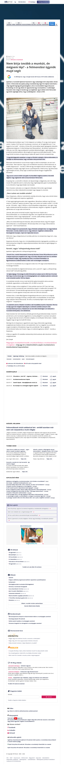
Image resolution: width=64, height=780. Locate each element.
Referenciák (24, 758)
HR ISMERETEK (19, 23)
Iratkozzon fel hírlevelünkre (14, 761)
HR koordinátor (16, 557)
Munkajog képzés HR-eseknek (17, 619)
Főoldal (9, 356)
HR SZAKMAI (9, 23)
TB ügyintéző (15, 552)
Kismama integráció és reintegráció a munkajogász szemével (25, 623)
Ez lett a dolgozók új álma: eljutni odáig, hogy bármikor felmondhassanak (28, 489)
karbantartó (12, 582)
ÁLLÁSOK (38, 24)
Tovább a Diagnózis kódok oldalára (17, 700)
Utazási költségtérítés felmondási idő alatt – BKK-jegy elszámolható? (27, 491)
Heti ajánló (14, 505)
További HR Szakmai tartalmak (16, 683)
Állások (13, 575)
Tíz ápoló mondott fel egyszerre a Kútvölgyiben (21, 486)
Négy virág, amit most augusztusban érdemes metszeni (23, 640)
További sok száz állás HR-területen (32, 567)
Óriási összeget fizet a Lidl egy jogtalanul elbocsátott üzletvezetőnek (27, 494)
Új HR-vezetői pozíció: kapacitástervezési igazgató (22, 488)
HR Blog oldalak (15, 663)
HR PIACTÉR (33, 23)
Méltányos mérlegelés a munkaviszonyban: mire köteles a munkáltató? (27, 481)
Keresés (10, 694)
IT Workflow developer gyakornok (21, 598)
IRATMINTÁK (45, 24)
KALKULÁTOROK (26, 24)
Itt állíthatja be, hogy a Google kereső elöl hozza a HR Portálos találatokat (34, 76)
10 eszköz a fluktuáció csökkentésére (18, 493)
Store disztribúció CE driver (19, 589)
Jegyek (54, 376)
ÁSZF (11, 758)
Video (11, 708)
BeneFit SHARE (52, 23)
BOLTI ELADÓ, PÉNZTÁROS (18, 591)
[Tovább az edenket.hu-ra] (32, 634)
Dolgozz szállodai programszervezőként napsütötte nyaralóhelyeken (27, 580)
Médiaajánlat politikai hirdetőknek (46, 759)
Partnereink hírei (17, 631)
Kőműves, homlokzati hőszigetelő (18, 586)
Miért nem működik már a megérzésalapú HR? (21, 512)
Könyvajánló (13, 715)
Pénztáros (14, 600)
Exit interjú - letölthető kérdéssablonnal (18, 483)
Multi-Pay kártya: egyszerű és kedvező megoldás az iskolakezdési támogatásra (29, 508)
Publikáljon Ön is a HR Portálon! (16, 366)
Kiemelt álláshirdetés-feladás (32, 606)
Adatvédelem (45, 758)
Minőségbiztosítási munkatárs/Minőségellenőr (21, 584)
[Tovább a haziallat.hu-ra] (32, 647)
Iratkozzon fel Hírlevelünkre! (15, 363)
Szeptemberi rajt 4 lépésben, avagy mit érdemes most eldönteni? (30, 677)
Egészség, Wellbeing (18, 356)
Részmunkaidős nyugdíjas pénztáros (21, 595)
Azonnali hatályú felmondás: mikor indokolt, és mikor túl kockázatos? (27, 484)
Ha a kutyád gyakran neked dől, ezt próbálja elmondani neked (25, 653)
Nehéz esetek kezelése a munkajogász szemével (22, 621)
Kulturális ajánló (15, 737)
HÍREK (13, 24)
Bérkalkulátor (22, 2)
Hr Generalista (15, 559)
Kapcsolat (38, 758)
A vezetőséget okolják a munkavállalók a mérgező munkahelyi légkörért (28, 496)
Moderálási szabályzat (12, 759)
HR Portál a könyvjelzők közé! (33, 363)
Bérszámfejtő (15, 554)
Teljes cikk (23, 459)
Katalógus (32, 2)
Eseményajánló (11, 372)
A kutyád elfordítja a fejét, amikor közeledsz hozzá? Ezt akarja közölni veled (28, 651)
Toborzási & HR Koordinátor (19, 561)
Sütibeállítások (31, 759)
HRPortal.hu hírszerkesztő (17, 59)
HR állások (14, 550)
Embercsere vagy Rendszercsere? (29, 671)
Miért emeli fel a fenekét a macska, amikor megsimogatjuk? (24, 655)
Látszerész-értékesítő (17, 593)
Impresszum (17, 758)
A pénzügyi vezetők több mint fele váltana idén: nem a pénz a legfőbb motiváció (30, 497)
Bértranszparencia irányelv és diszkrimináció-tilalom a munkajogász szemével (30, 616)
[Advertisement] (32, 405)
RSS (8, 758)
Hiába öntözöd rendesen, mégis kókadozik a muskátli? (23, 643)
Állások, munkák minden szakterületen (32, 603)
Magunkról (32, 758)
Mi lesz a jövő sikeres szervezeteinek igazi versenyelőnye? (24, 515)
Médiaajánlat (23, 759)
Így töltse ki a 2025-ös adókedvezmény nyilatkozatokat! (22, 711)
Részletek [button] (45, 376)
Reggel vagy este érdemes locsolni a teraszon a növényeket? (24, 638)
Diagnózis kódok (16, 691)
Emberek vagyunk (26, 665)
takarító (11, 577)
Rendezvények (15, 614)
